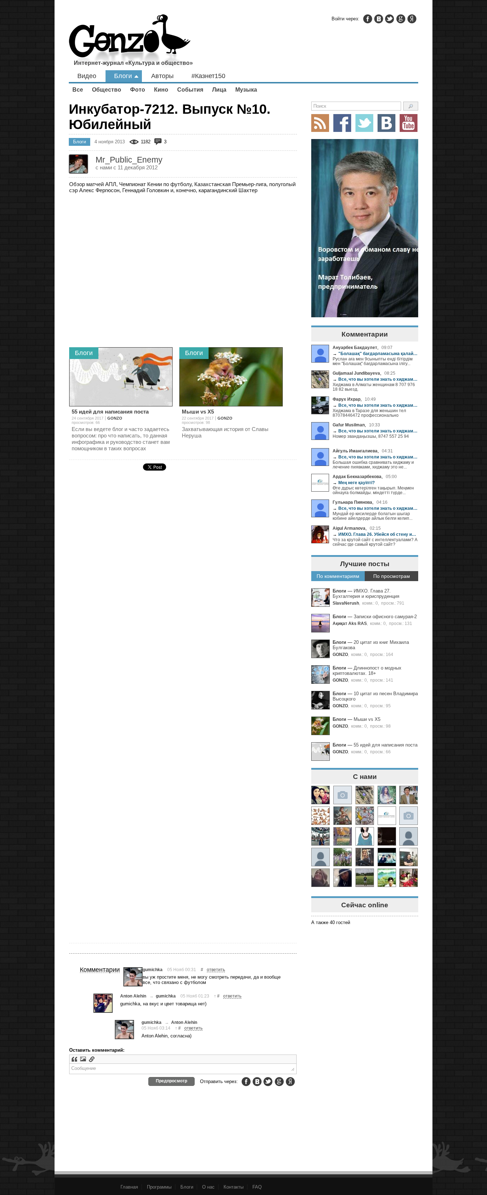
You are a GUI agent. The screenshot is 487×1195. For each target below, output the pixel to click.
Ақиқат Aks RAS (350, 623)
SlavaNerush (346, 603)
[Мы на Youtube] (408, 123)
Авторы (162, 76)
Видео (86, 76)
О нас (208, 1187)
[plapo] (408, 836)
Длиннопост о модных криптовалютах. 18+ (367, 670)
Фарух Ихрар (346, 399)
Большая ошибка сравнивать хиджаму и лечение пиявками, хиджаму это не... (373, 464)
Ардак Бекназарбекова (357, 476)
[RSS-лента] (320, 123)
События (190, 90)
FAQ (257, 1187)
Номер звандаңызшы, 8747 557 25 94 (371, 436)
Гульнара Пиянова (352, 502)
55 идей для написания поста (385, 745)
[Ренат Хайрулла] (408, 857)
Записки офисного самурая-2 (385, 616)
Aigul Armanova (349, 528)
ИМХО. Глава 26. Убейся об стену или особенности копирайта (375, 534)
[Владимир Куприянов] (387, 836)
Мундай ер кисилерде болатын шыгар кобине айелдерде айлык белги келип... (372, 515)
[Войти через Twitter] (389, 19)
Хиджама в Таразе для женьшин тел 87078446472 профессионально (369, 412)
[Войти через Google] (400, 19)
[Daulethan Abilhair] (387, 877)
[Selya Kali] (342, 815)
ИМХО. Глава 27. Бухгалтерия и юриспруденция (366, 593)
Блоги (123, 76)
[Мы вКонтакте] (386, 123)
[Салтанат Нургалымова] (342, 795)
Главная (129, 1187)
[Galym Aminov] (364, 877)
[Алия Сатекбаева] (320, 795)
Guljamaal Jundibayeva (356, 373)
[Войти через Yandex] (411, 19)
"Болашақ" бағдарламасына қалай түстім (375, 353)
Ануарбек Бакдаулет (355, 347)
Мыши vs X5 (367, 719)
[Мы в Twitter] (364, 123)
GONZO (340, 654)
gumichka (153, 969)
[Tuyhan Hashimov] (387, 857)
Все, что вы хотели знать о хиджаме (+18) (375, 379)
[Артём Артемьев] (320, 815)
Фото (137, 90)
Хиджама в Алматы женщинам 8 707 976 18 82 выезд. (374, 386)
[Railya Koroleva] (342, 857)
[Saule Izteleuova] (408, 877)
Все (77, 90)
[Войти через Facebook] (367, 19)
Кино (161, 90)
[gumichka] (133, 976)
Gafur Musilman (349, 424)
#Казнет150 (208, 76)
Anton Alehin (133, 996)
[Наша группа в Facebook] (342, 123)
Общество (106, 90)
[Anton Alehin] (103, 1003)
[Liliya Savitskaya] (320, 877)
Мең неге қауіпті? (354, 482)
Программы (159, 1187)
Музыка (246, 90)
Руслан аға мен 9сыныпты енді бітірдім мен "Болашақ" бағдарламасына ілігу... (372, 361)
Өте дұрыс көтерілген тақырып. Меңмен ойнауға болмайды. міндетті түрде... (373, 490)
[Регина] (408, 815)
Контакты (234, 1187)
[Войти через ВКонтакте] (378, 19)
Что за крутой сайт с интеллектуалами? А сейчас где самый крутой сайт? (375, 542)
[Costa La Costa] (342, 877)
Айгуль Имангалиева (355, 450)
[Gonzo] (130, 41)
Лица (219, 90)
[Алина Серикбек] (364, 857)
